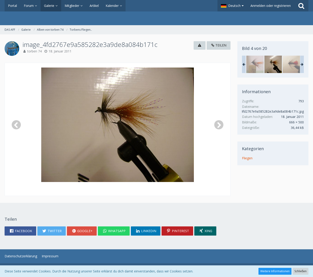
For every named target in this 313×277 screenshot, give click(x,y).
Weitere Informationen (275, 271)
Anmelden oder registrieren (270, 5)
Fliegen (247, 158)
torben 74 (34, 51)
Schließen (300, 271)
